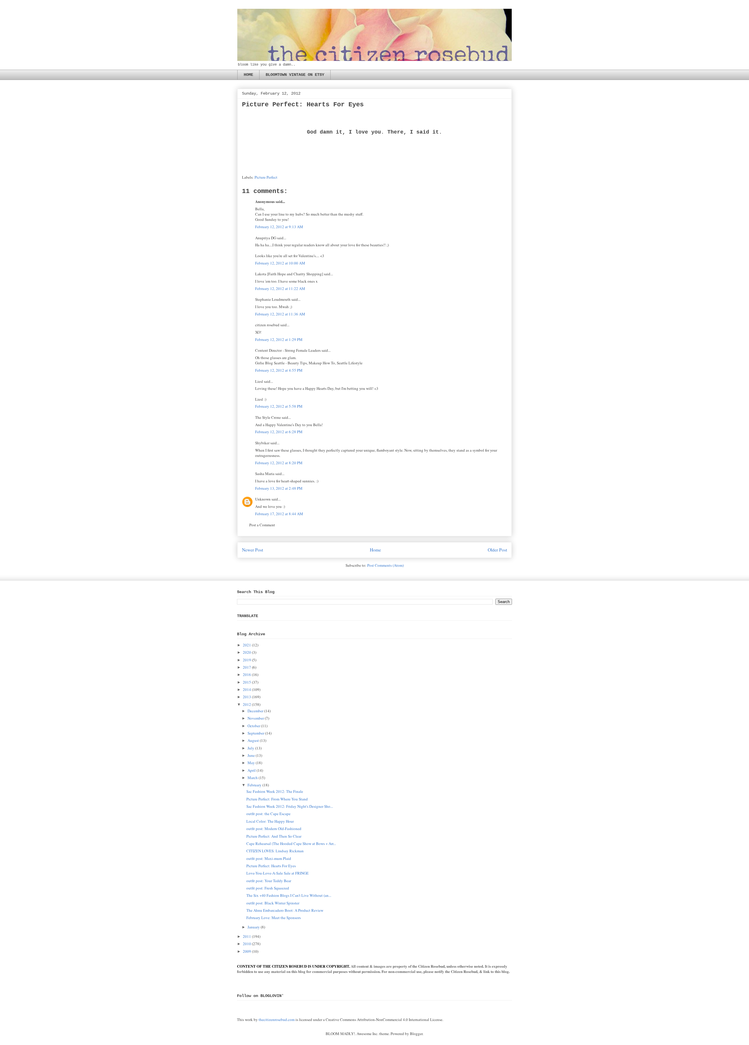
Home (375, 550)
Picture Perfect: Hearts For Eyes (271, 865)
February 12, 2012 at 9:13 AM (279, 226)
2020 (247, 652)
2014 (247, 689)
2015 (247, 682)
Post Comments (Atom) (385, 565)
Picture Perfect (266, 177)
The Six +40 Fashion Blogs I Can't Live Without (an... (288, 895)
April (252, 770)
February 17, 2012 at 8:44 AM (279, 513)
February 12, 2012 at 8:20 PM (279, 462)
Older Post (497, 550)
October (254, 725)
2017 (247, 667)
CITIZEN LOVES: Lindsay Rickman (275, 850)
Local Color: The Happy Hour (270, 821)
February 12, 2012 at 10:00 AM (280, 263)
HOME (248, 74)
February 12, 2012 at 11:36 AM (280, 314)
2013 (247, 696)
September (256, 733)
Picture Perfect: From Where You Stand (277, 799)
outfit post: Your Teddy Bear (268, 880)
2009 (247, 951)
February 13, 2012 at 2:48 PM (279, 488)
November (256, 718)
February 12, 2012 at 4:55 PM (279, 370)
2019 (247, 659)
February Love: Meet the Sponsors (273, 917)
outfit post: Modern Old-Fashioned (273, 828)
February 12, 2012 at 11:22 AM (280, 288)
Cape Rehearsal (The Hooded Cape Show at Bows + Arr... (291, 843)
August (253, 740)
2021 (247, 645)
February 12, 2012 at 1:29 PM (279, 339)
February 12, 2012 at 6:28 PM (279, 431)
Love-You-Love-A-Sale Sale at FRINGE (277, 873)
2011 (247, 936)
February (255, 785)
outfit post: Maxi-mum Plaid (268, 858)
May (251, 762)
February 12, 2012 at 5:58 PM (279, 406)
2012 (247, 704)
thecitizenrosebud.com (277, 1019)
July (251, 748)
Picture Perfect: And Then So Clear (273, 836)
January (254, 927)
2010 (247, 943)
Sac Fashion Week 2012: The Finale (274, 791)
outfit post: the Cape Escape (268, 813)
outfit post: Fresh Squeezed (267, 888)
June (251, 755)
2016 (247, 674)
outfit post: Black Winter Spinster (272, 903)
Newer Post (252, 550)
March (253, 777)
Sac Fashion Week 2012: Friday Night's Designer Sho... (289, 806)
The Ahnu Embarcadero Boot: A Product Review (284, 910)
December (255, 710)
